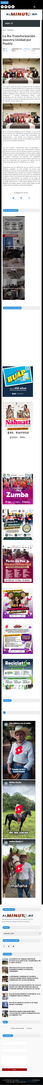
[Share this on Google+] (21, 198)
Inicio (4, 30)
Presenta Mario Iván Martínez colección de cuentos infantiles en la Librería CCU (24, 1013)
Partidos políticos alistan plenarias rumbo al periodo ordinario (21, 969)
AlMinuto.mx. (25, 1080)
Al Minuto (5, 50)
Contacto (29, 1028)
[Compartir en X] (13, 198)
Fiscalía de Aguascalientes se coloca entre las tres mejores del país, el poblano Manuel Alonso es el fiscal (25, 987)
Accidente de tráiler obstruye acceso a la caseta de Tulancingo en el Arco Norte (25, 960)
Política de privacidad (17, 1028)
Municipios (10, 30)
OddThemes (32, 1082)
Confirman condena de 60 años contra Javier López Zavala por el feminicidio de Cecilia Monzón (24, 978)
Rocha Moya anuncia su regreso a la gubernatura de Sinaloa (24, 995)
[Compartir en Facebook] (29, 198)
